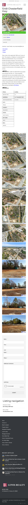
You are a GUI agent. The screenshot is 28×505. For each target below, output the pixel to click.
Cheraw (8, 37)
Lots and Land (11, 35)
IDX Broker (16, 85)
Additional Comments (8, 363)
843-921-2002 (5, 489)
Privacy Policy (4, 501)
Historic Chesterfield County (7, 438)
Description (5, 49)
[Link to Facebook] (19, 503)
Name (5, 339)
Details (4, 50)
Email (5, 352)
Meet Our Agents (5, 425)
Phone (5, 358)
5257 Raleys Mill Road (8, 405)
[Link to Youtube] (21, 503)
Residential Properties (6, 429)
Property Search (5, 427)
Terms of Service (5, 444)
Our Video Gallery (5, 440)
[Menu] (24, 4)
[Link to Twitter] (25, 503)
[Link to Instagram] (23, 503)
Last (5, 350)
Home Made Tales (5, 436)
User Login (17, 0)
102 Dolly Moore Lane (8, 410)
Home (3, 420)
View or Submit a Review (7, 442)
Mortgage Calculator (6, 433)
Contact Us (4, 422)
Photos (4, 52)
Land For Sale (5, 431)
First (5, 344)
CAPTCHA (6, 382)
